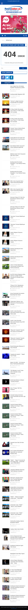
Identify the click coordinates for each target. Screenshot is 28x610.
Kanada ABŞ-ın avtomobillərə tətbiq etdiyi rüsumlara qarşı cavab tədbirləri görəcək (17, 489)
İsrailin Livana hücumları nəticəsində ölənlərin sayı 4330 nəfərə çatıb (17, 312)
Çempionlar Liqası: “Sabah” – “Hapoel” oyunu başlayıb (16, 505)
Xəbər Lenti (7, 82)
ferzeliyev (21, 391)
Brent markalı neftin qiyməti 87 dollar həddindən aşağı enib (17, 146)
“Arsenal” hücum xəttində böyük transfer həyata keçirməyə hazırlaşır (17, 130)
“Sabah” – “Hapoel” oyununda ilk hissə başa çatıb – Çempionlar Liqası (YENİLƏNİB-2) (17, 462)
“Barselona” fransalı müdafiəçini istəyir (17, 217)
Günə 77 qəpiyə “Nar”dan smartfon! (16, 388)
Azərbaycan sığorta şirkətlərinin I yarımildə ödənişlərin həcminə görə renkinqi (17, 587)
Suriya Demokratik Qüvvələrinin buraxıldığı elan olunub (17, 294)
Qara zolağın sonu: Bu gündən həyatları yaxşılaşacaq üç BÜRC (17, 87)
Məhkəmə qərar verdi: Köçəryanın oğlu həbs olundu (17, 154)
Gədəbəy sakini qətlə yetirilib (16, 529)
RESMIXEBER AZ (13, 91)
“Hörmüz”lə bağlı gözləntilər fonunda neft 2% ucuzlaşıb (16, 102)
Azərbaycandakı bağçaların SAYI (17, 94)
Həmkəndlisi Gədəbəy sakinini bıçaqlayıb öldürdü (17, 521)
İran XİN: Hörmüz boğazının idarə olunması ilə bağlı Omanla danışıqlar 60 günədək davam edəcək (17, 276)
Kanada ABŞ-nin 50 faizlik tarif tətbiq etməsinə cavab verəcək (17, 138)
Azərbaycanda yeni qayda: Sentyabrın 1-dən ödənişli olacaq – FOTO (17, 163)
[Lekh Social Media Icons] (3, 77)
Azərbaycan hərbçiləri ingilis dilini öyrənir (16, 546)
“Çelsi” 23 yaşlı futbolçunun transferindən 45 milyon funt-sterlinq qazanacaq (17, 266)
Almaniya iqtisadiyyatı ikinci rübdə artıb (16, 249)
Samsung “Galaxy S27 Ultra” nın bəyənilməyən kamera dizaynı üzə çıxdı (17, 199)
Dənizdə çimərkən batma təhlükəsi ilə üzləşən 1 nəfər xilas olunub (16, 406)
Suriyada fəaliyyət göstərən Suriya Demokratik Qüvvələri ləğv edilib (17, 396)
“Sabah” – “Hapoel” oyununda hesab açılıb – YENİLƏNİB (17, 497)
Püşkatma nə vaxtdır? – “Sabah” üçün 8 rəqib (17, 355)
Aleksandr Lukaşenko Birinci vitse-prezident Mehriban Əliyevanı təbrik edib (16, 479)
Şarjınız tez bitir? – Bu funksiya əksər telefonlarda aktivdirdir (17, 363)
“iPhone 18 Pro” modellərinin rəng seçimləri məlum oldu (16, 286)
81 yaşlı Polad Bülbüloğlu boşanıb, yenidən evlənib (16, 570)
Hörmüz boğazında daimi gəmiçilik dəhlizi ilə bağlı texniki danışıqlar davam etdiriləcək (17, 537)
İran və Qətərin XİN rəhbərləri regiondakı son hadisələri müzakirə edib (16, 452)
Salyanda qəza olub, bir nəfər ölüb (17, 443)
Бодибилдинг (14, 608)
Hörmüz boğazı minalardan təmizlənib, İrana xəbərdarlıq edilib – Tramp (16, 562)
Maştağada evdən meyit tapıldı (17, 553)
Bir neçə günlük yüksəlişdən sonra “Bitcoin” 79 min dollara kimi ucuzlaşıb (17, 111)
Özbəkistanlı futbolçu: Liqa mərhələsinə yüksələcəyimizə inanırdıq (17, 303)
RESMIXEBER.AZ (14, 12)
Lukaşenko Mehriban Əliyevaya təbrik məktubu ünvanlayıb (17, 470)
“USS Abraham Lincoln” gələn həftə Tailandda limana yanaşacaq (16, 372)
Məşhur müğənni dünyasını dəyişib (16, 233)
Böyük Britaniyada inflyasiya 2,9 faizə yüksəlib (17, 347)
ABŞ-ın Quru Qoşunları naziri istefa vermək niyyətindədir (16, 181)
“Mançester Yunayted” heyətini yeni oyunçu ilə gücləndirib (17, 330)
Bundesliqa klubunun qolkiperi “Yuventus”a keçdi (17, 380)
